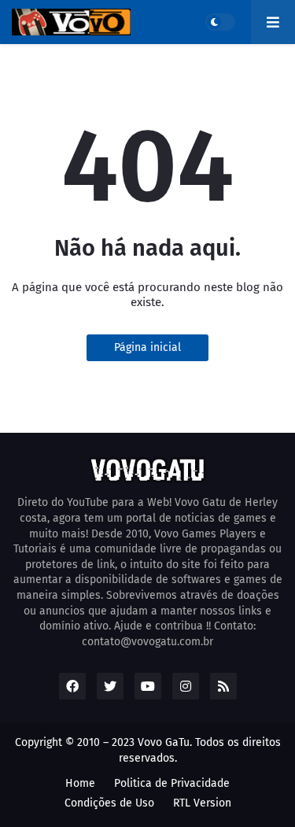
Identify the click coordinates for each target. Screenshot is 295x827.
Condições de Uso (109, 803)
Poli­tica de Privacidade (172, 783)
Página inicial (147, 347)
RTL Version (202, 803)
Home (80, 783)
